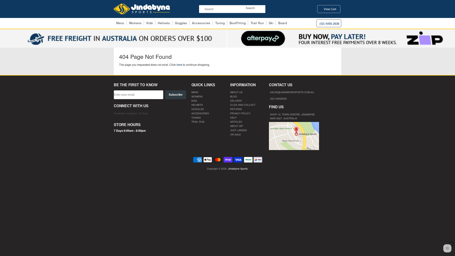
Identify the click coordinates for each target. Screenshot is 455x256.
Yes (262, 146)
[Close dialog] (292, 96)
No (262, 157)
